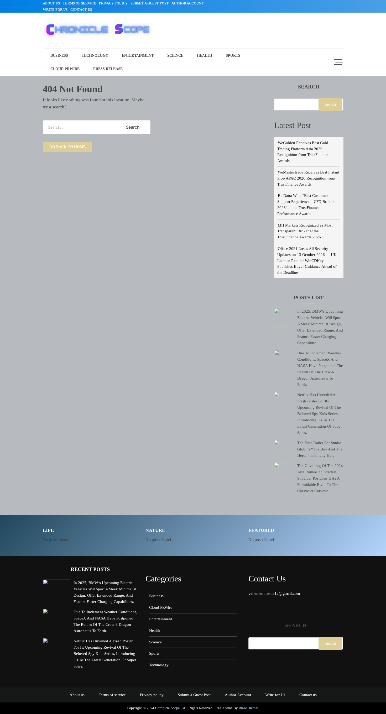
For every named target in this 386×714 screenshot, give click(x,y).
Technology (95, 55)
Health (204, 55)
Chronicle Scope (167, 708)
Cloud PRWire (65, 69)
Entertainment (138, 55)
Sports (233, 55)
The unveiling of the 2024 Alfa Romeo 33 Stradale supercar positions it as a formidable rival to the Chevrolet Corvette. (320, 478)
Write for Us (55, 10)
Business (59, 55)
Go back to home (67, 147)
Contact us (81, 10)
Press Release (108, 69)
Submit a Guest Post (150, 3)
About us (51, 3)
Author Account (187, 3)
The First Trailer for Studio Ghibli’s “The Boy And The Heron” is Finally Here (319, 449)
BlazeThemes (248, 708)
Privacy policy (113, 3)
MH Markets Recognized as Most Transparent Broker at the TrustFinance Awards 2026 (304, 231)
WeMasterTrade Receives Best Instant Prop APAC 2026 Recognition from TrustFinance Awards (308, 178)
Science (175, 55)
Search (309, 87)
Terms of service (79, 3)
